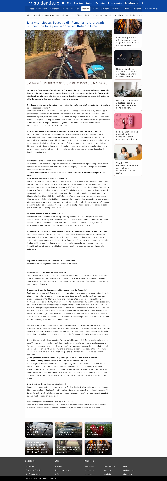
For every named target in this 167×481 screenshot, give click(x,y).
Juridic (95, 9)
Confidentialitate (33, 474)
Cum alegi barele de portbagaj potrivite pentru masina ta (67, 432)
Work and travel (151, 9)
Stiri (69, 3)
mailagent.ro (128, 470)
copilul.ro (108, 474)
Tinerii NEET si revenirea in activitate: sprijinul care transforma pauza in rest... (127, 168)
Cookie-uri (30, 466)
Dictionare (54, 9)
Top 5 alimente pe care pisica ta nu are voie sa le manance (68, 449)
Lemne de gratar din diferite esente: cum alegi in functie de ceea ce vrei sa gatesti (98, 448)
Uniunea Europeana (132, 9)
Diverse (65, 9)
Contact (58, 466)
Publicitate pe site (63, 470)
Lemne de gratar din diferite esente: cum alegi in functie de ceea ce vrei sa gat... (127, 41)
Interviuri (85, 9)
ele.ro (125, 466)
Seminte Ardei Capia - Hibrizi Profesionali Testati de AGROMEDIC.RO (97, 431)
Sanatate (105, 9)
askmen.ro (89, 466)
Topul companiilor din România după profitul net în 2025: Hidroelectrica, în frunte (39, 431)
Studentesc (117, 9)
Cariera (89, 3)
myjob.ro (88, 474)
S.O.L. (57, 474)
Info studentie (131, 3)
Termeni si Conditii (33, 470)
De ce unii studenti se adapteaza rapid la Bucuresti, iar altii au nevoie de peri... (127, 104)
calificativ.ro (109, 466)
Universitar (100, 3)
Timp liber (78, 3)
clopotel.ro (127, 474)
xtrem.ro (107, 470)
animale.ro (89, 470)
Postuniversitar (115, 3)
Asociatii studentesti (38, 9)
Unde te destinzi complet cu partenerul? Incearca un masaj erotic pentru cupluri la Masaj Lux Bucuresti (38, 447)
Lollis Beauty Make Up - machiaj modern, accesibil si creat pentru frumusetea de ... (128, 135)
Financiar (75, 9)
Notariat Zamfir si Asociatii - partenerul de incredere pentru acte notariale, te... (126, 73)
